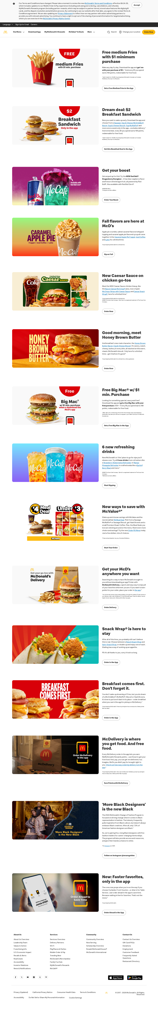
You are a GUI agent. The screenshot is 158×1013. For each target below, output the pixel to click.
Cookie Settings (75, 998)
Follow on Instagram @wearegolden (119, 856)
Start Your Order (111, 548)
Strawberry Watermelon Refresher (117, 463)
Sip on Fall (108, 254)
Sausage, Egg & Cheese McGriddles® (129, 123)
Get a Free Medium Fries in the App (118, 88)
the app (138, 590)
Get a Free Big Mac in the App (116, 426)
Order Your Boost (111, 200)
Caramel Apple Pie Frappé (125, 237)
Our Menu (17, 32)
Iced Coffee (140, 237)
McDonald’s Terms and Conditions (98, 4)
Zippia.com (107, 846)
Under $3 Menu (134, 531)
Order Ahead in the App (114, 913)
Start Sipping (109, 485)
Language (7, 25)
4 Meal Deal (119, 520)
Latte (107, 240)
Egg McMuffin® (132, 126)
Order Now (148, 32)
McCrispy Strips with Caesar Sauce (116, 292)
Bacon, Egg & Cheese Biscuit (113, 126)
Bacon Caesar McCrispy (114, 289)
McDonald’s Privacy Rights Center (56, 19)
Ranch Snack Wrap (133, 642)
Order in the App (111, 662)
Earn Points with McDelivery (116, 783)
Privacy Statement (65, 14)
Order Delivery (110, 608)
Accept (137, 5)
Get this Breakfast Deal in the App (118, 149)
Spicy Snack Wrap (109, 645)
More (89, 32)
